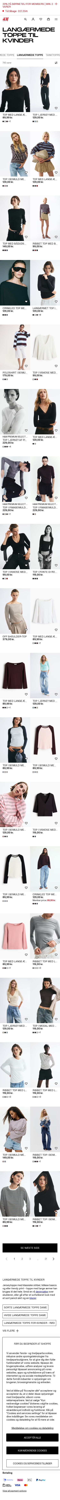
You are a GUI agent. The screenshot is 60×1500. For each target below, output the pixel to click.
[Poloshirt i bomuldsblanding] (15, 347)
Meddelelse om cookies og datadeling (32, 1428)
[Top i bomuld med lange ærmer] (15, 153)
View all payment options (14, 1491)
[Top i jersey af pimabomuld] (15, 411)
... (38, 1258)
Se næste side (30, 1247)
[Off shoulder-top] (15, 611)
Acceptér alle (32, 1437)
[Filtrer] (55, 63)
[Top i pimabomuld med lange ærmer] (15, 479)
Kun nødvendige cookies (32, 1450)
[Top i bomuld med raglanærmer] (15, 740)
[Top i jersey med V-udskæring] (15, 1000)
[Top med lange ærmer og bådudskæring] (15, 89)
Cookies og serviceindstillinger (32, 1463)
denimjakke (42, 1291)
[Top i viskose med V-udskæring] (15, 546)
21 (46, 1258)
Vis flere (9, 1330)
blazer (33, 1298)
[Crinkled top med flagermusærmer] (15, 282)
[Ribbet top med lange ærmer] (15, 1065)
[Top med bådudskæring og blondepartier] (15, 218)
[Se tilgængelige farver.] (35, 121)
